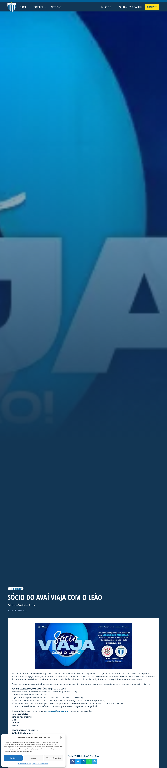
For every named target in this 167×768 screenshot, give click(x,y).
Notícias (56, 6)
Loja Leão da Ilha (132, 6)
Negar (33, 758)
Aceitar (13, 758)
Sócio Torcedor (16, 588)
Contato (152, 6)
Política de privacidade (40, 764)
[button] (62, 737)
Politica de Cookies (24, 764)
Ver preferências (53, 758)
